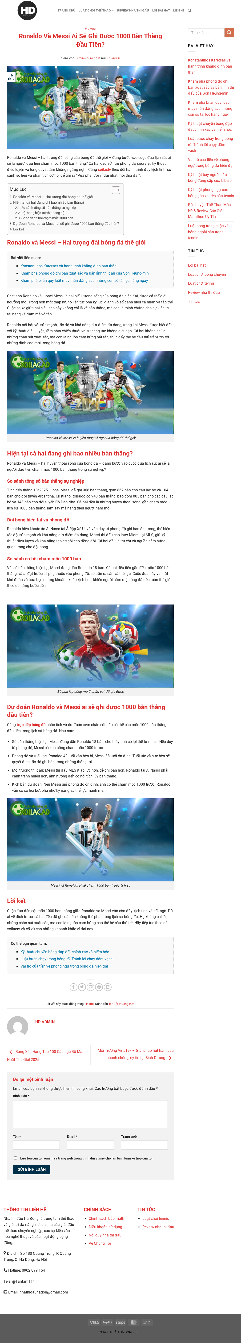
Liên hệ (179, 10)
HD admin (113, 58)
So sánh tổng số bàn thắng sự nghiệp (48, 208)
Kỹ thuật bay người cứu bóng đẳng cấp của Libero (210, 177)
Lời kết (18, 229)
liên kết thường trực (121, 1004)
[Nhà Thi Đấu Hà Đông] (27, 10)
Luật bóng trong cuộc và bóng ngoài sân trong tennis (208, 232)
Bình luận (21, 1096)
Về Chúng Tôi (100, 1243)
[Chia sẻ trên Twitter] (82, 987)
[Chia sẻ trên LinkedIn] (108, 987)
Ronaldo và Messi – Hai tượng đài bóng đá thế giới (53, 197)
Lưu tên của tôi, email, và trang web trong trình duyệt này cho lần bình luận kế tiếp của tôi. (86, 1158)
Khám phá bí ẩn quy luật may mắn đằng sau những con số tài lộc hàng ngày (84, 280)
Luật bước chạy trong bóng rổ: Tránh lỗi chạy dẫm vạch (66, 959)
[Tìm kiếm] (189, 10)
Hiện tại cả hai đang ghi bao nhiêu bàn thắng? (48, 202)
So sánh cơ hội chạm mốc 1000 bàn (47, 218)
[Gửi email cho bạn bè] (90, 987)
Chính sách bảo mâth (106, 1218)
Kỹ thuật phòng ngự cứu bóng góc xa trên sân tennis (211, 192)
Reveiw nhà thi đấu (158, 1227)
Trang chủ (66, 10)
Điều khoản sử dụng (105, 1227)
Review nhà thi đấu (133, 10)
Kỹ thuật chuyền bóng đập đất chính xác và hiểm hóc (64, 952)
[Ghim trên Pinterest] (99, 987)
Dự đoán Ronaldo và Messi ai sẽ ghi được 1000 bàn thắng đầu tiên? (66, 224)
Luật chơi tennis (201, 283)
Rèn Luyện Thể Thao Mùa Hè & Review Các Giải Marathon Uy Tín (209, 211)
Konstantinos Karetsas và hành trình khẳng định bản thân (68, 266)
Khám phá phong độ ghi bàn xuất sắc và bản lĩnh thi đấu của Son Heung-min (84, 273)
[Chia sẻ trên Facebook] (73, 987)
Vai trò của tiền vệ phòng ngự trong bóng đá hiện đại (64, 966)
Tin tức (90, 29)
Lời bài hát (161, 10)
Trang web (129, 1137)
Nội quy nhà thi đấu (105, 1235)
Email (72, 1137)
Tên (17, 1137)
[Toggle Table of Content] (113, 190)
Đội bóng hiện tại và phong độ (42, 213)
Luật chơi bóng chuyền (207, 274)
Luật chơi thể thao (95, 10)
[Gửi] (229, 32)
